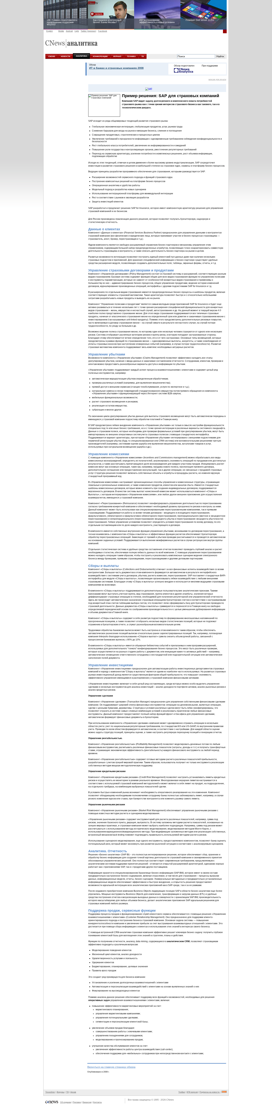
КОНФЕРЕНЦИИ (100, 56)
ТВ (142, 56)
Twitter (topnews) (88, 31)
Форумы (60, 1092)
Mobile (61, 31)
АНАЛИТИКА (81, 56)
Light (77, 31)
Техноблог (50, 1092)
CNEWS (51, 56)
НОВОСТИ (65, 56)
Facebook (102, 31)
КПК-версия (192, 1092)
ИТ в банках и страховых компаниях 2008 (116, 67)
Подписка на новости (209, 1092)
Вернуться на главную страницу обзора (111, 1066)
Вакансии (87, 1102)
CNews (170, 1100)
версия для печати (217, 79)
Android (69, 31)
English (49, 31)
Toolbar (181, 1092)
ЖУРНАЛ (117, 56)
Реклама (77, 1102)
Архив (73, 1092)
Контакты (97, 1102)
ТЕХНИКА (131, 56)
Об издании (65, 1102)
